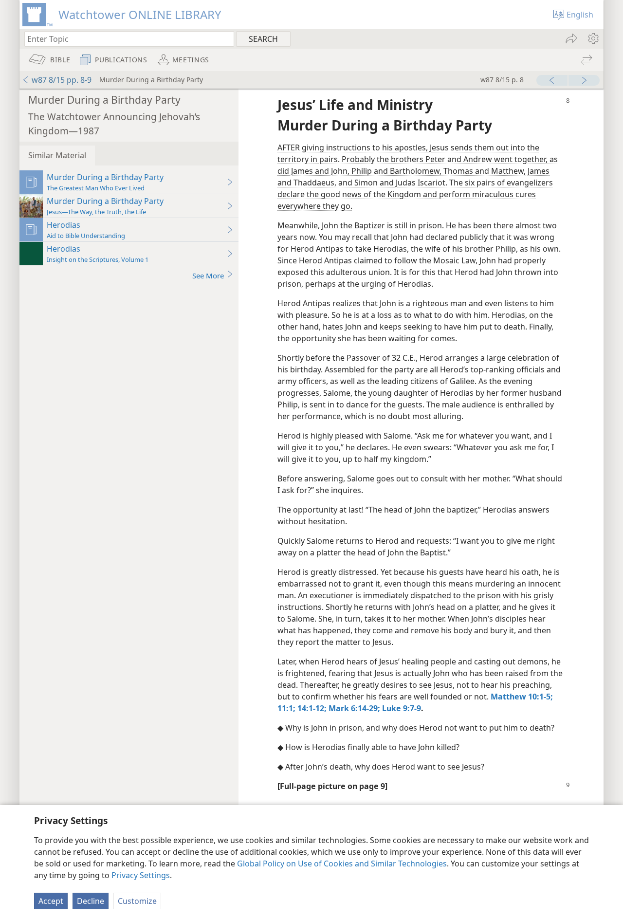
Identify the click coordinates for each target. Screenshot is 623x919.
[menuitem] (592, 38)
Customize (137, 901)
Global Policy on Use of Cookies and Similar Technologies (342, 863)
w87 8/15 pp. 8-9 (62, 79)
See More (208, 275)
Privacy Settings (140, 875)
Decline (90, 901)
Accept (50, 901)
